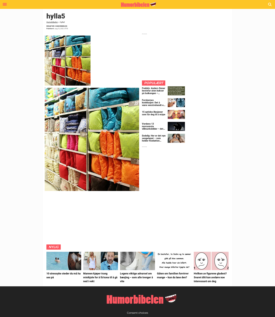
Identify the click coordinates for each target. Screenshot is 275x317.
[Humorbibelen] (136, 4)
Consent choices (137, 312)
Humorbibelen (52, 22)
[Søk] (270, 4)
